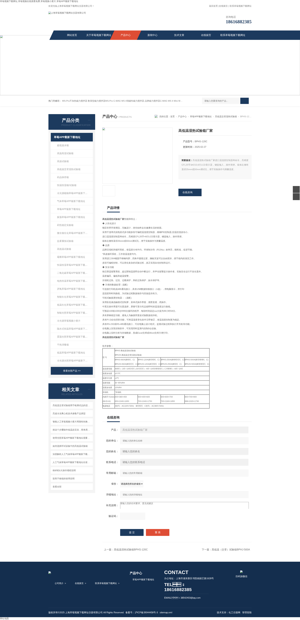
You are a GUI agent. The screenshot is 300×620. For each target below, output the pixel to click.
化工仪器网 (234, 612)
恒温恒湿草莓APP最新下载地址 (73, 265)
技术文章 (179, 35)
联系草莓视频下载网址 (241, 6)
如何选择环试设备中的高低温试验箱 (70, 446)
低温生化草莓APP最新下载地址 (73, 304)
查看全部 (57, 486)
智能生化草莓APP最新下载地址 (73, 296)
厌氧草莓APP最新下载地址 (71, 288)
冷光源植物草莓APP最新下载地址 (74, 193)
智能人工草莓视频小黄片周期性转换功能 (72, 421)
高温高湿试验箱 (65, 153)
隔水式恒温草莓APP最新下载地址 (74, 328)
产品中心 (126, 35)
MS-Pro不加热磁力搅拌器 (74, 101)
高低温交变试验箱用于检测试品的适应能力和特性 (72, 405)
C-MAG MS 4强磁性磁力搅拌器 (128, 101)
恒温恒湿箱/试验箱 (66, 185)
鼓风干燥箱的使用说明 (64, 478)
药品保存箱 (63, 177)
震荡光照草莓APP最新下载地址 (73, 336)
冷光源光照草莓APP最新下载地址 (74, 360)
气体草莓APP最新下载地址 (71, 201)
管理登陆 (247, 612)
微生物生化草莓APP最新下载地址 (74, 233)
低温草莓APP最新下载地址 (71, 352)
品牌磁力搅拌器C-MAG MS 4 (159, 101)
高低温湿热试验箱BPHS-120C (131, 549)
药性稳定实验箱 (65, 225)
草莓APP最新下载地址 (67, 137)
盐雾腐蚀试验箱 (65, 241)
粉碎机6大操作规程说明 (64, 470)
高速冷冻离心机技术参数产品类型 (69, 413)
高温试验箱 (63, 161)
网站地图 (4, 618)
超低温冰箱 (63, 145)
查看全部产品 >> (72, 370)
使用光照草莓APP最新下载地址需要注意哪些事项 (72, 438)
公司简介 (59, 583)
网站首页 (72, 35)
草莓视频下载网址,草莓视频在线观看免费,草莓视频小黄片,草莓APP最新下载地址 (39, 1)
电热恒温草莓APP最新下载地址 (73, 281)
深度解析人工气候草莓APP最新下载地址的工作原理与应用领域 (72, 454)
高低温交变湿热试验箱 (68, 169)
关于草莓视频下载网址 (98, 35)
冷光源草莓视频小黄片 (68, 320)
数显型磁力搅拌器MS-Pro (100, 101)
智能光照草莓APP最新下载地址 (73, 312)
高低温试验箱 (64, 249)
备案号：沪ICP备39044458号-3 (141, 612)
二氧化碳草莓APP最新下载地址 (73, 273)
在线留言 (223, 6)
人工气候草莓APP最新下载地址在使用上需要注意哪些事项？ (72, 462)
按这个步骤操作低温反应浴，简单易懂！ (72, 429)
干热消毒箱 (63, 344)
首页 (172, 116)
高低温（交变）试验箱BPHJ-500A (231, 549)
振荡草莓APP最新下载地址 (71, 217)
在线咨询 (187, 192)
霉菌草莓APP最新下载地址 (71, 257)
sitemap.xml (166, 612)
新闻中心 (153, 35)
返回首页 (213, 6)
